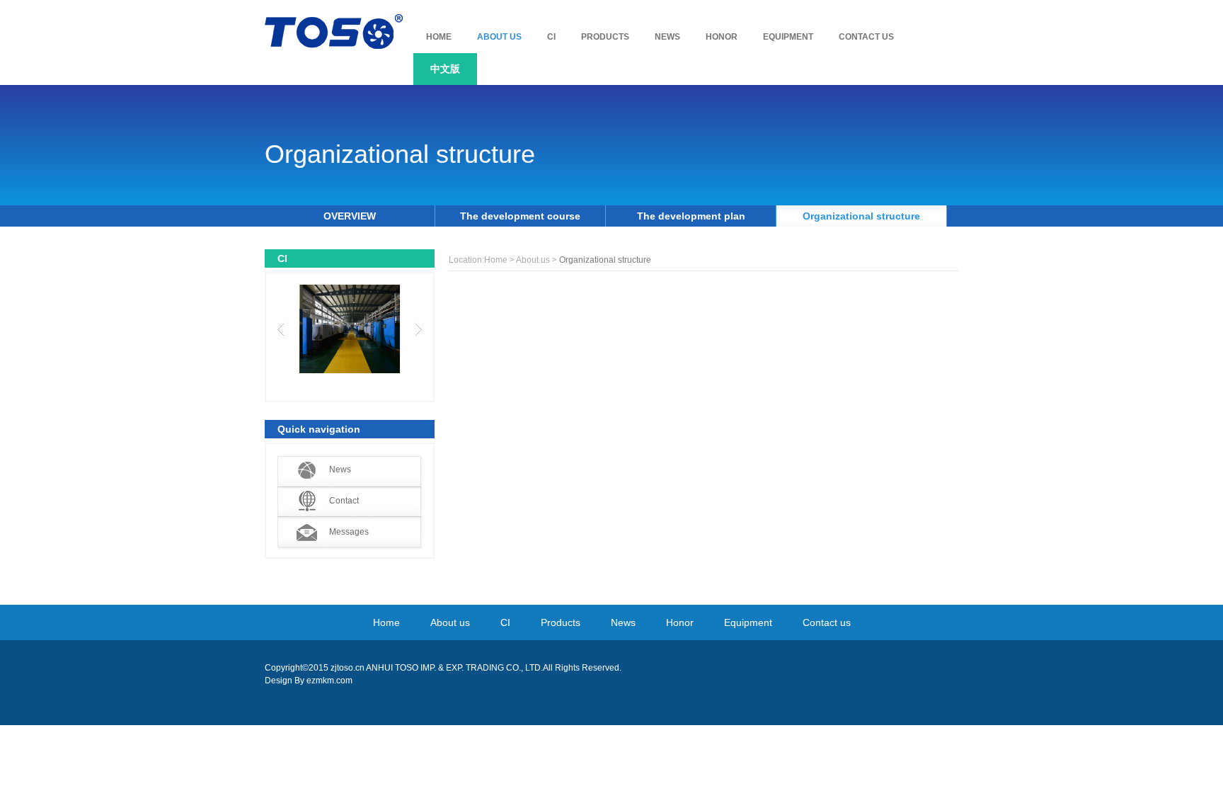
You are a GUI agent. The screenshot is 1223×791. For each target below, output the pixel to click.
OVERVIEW (349, 216)
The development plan (691, 216)
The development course (520, 216)
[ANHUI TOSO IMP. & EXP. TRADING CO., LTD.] (334, 31)
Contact (344, 501)
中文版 (445, 68)
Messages (349, 532)
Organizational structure (861, 216)
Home (495, 260)
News (340, 469)
